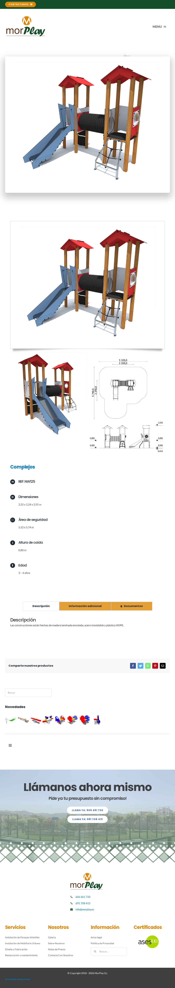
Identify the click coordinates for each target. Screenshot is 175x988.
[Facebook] (133, 666)
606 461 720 (83, 896)
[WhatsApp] (147, 666)
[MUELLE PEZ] (85, 720)
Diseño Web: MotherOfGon (17, 979)
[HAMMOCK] (11, 720)
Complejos (22, 467)
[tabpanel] (87, 624)
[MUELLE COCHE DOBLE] (60, 720)
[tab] (41, 606)
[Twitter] (140, 666)
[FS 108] (97, 720)
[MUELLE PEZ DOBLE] (72, 720)
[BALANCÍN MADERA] (23, 720)
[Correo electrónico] (162, 666)
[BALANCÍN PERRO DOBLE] (48, 720)
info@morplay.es (85, 909)
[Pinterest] (155, 666)
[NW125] (87, 222)
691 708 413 (83, 903)
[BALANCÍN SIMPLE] (36, 720)
